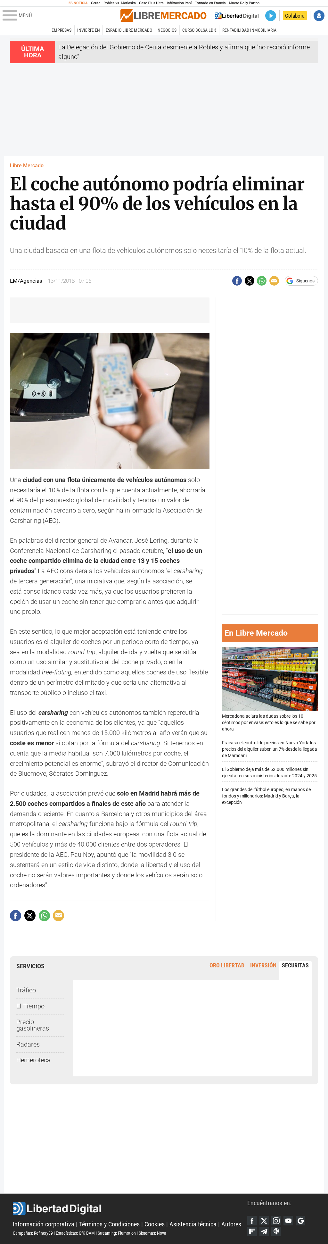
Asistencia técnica (193, 1224)
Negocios (167, 30)
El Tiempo (30, 1006)
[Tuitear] (249, 281)
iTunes (276, 1231)
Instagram (276, 1220)
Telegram (264, 1231)
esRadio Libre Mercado (129, 30)
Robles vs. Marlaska (119, 3)
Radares (28, 1044)
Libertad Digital (130, 1208)
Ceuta (95, 3)
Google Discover (300, 1220)
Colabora (295, 16)
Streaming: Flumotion (117, 1233)
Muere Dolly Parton (244, 3)
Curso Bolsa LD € (199, 30)
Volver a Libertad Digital (236, 15)
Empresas (61, 30)
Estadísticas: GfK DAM (75, 1233)
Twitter (264, 1220)
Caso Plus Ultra (151, 3)
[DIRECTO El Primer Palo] (270, 15)
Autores (231, 1224)
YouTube (288, 1220)
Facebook (252, 1220)
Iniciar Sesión (319, 15)
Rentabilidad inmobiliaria (249, 30)
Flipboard (252, 1231)
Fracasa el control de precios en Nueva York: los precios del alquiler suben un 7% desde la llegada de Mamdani (269, 749)
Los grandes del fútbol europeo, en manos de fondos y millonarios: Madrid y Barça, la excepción (266, 796)
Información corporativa (43, 1224)
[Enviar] (261, 281)
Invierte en (88, 30)
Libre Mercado (27, 166)
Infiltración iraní (179, 3)
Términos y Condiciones (109, 1224)
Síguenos (305, 281)
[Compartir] (237, 281)
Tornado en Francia (210, 3)
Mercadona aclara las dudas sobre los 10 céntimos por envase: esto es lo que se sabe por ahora (269, 723)
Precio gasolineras (32, 1025)
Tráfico (26, 990)
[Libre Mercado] (163, 15)
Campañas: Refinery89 (33, 1233)
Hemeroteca (33, 1060)
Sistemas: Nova (152, 1233)
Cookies (154, 1224)
